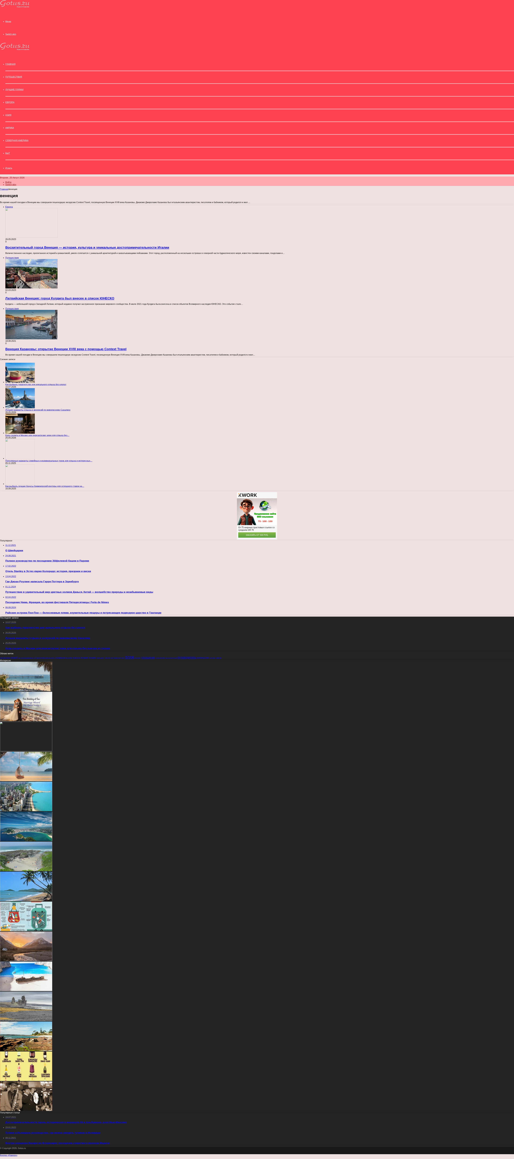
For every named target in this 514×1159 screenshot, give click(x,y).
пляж (129, 657)
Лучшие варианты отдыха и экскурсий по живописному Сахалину (37, 410)
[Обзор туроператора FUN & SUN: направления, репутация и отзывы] (26, 750)
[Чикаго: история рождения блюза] (26, 1110)
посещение (148, 657)
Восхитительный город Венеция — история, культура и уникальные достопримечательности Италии (87, 247)
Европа (9, 102)
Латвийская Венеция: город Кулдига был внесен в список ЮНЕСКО (59, 298)
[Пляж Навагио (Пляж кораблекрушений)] (26, 990)
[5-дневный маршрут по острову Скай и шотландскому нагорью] (26, 960)
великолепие (5, 658)
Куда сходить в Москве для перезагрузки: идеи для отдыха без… (37, 435)
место (107, 658)
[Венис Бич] (26, 690)
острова (114, 658)
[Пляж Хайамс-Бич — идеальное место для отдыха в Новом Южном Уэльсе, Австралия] (26, 1050)
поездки (138, 658)
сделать (212, 658)
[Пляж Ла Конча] (26, 840)
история (69, 658)
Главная (4, 189)
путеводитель (186, 657)
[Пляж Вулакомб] (26, 870)
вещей (14, 657)
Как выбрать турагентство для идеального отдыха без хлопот (35, 384)
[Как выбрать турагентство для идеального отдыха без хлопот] (20, 382)
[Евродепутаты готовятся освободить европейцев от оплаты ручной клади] (26, 930)
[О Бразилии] (26, 810)
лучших (92, 658)
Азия (8, 115)
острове (121, 658)
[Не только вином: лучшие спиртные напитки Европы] (26, 1080)
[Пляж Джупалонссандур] (26, 1020)
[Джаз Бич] (26, 780)
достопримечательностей (27, 658)
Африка (9, 128)
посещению (160, 658)
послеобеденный (171, 658)
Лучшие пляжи (14, 89)
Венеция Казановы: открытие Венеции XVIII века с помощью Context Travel (65, 349)
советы (218, 658)
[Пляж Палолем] (26, 900)
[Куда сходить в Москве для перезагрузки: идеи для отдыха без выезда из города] (20, 433)
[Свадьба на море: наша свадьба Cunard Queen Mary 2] (26, 720)
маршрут (100, 658)
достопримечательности (45, 658)
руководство (203, 657)
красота (76, 658)
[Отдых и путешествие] (14, 6)
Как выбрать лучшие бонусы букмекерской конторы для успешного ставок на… (44, 486)
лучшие (84, 658)
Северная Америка (17, 140)
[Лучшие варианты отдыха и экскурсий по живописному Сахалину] (20, 407)
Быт (7, 153)
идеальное (60, 658)
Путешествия (13, 77)
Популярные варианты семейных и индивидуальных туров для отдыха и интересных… (48, 461)
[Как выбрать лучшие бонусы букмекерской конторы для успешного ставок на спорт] (20, 484)
